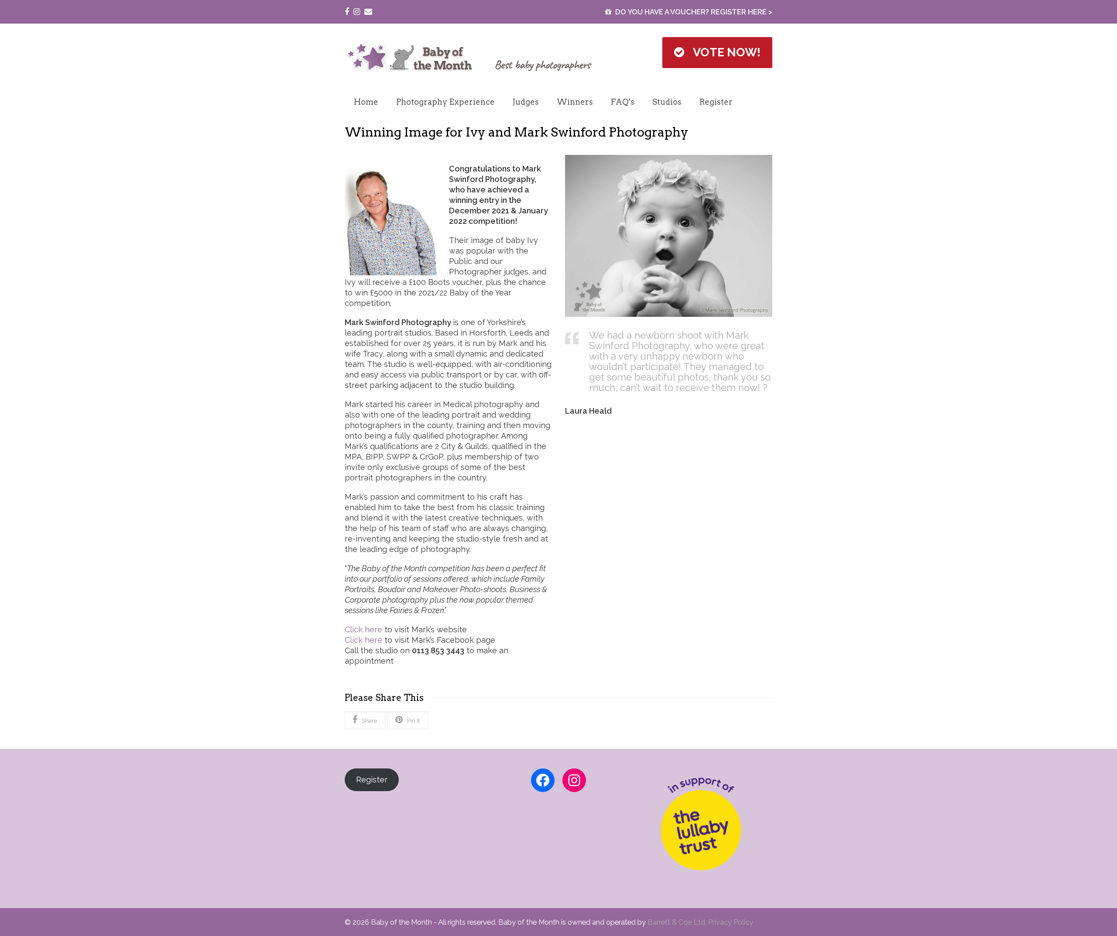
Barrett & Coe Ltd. (678, 922)
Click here (363, 629)
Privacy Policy (730, 922)
